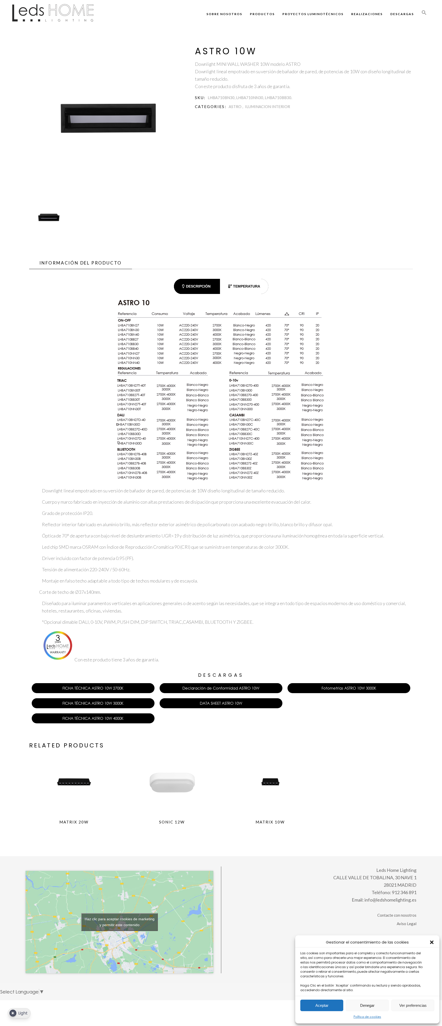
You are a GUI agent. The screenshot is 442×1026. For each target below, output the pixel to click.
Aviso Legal (406, 923)
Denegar (367, 1005)
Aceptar (321, 1005)
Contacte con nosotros (396, 915)
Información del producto (80, 263)
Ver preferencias (413, 1005)
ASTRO (235, 106)
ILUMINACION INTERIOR (267, 106)
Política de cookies (367, 1016)
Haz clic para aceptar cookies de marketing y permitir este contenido (119, 922)
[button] (431, 942)
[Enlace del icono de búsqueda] (424, 14)
